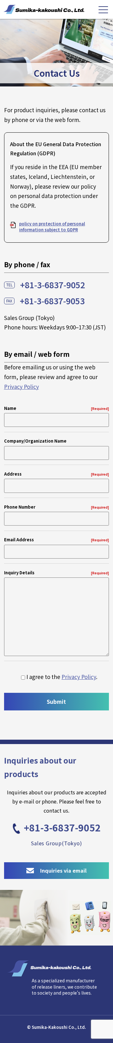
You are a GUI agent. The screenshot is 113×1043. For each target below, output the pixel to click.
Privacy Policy (21, 386)
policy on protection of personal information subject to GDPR (52, 226)
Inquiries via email (63, 870)
